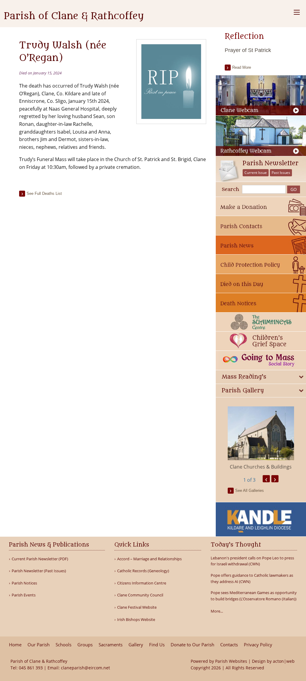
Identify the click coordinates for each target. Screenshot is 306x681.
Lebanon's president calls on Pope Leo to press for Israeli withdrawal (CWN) (252, 561)
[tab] (261, 377)
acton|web (284, 661)
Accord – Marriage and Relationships (149, 559)
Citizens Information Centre (141, 583)
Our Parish (38, 644)
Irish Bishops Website (136, 620)
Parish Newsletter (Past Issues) (39, 571)
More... (217, 611)
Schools (63, 644)
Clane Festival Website (137, 607)
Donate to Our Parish (192, 644)
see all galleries (249, 490)
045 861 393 (31, 668)
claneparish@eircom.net (85, 668)
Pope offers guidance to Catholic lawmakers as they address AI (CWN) (252, 578)
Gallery (135, 644)
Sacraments (111, 644)
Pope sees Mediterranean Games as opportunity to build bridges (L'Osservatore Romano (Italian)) (254, 596)
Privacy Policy (258, 644)
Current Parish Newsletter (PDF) (40, 559)
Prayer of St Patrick (248, 50)
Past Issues (281, 172)
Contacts (229, 644)
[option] (261, 438)
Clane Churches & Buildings (261, 466)
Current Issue (255, 172)
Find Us (157, 644)
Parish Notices (24, 583)
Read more (241, 67)
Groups (85, 644)
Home (15, 644)
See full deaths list (44, 193)
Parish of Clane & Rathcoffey (74, 16)
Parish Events (24, 595)
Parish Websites (231, 661)
